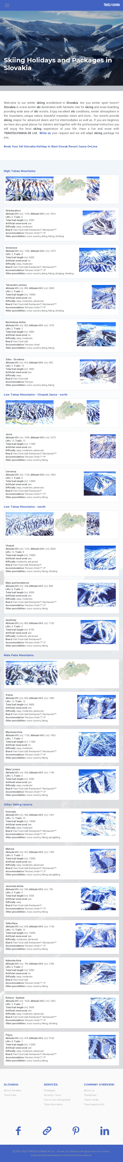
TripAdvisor (90, 1095)
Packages (49, 1090)
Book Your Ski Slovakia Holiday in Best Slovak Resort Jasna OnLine (50, 146)
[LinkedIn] (104, 1130)
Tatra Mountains (53, 1104)
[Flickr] (47, 1130)
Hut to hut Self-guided (57, 1099)
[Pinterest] (75, 1130)
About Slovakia (12, 1090)
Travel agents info (94, 1104)
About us (89, 1090)
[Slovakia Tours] (112, 5)
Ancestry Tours (52, 1095)
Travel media (91, 1099)
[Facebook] (18, 1130)
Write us (45, 133)
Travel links (10, 1095)
